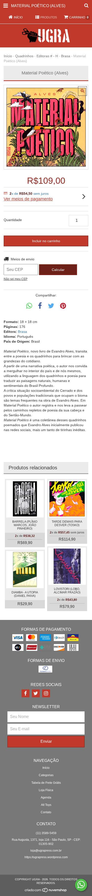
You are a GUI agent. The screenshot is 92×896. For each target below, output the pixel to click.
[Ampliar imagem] (82, 91)
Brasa (65, 56)
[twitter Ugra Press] (36, 693)
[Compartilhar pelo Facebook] (40, 305)
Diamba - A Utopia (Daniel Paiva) (25, 594)
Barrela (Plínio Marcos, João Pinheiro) (24, 525)
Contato (46, 812)
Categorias (46, 775)
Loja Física (46, 790)
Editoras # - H (47, 56)
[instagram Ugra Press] (46, 693)
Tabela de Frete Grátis (46, 782)
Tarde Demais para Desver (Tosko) (67, 523)
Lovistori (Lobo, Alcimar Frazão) (67, 590)
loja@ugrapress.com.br (46, 850)
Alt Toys (46, 805)
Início (8, 56)
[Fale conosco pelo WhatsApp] (81, 885)
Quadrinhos (24, 56)
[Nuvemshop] (46, 891)
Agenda (46, 797)
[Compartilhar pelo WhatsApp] (29, 305)
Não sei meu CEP (15, 279)
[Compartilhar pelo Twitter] (51, 305)
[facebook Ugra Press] (25, 693)
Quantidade (13, 220)
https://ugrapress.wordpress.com (46, 857)
